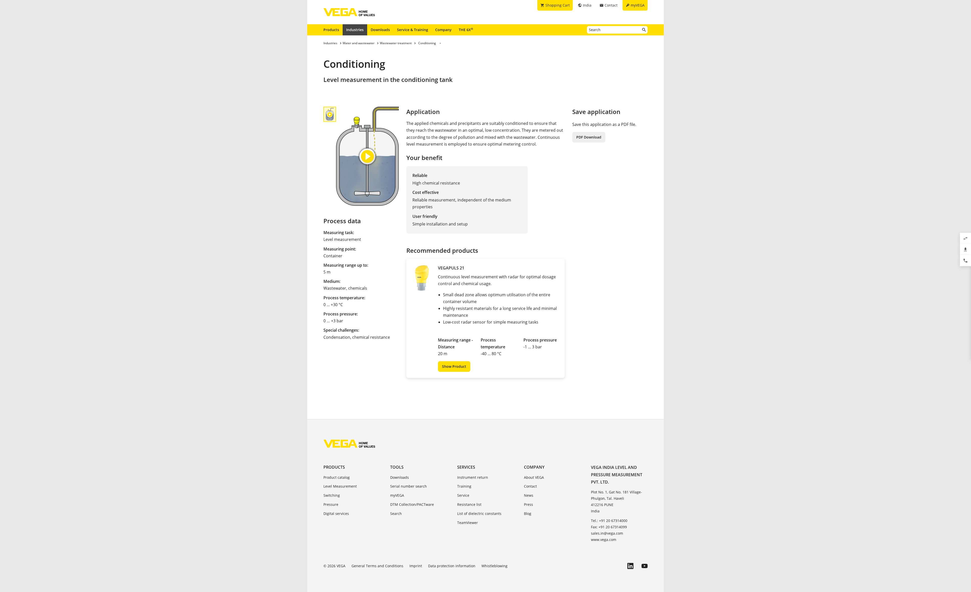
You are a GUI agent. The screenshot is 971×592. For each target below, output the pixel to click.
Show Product (454, 366)
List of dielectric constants (479, 513)
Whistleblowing (494, 565)
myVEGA (397, 495)
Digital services (336, 513)
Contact (530, 486)
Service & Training (412, 29)
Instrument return (472, 477)
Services (466, 467)
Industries (355, 29)
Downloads (380, 29)
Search (396, 513)
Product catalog (336, 477)
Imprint (415, 565)
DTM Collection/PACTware (412, 504)
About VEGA (534, 477)
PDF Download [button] (588, 137)
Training (464, 486)
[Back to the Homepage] (349, 444)
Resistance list (469, 504)
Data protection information (451, 565)
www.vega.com (603, 539)
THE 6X (466, 29)
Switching (331, 495)
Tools (397, 467)
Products (331, 29)
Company (443, 29)
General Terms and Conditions (377, 565)
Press (528, 504)
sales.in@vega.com (607, 533)
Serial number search (408, 486)
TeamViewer (467, 522)
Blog (527, 513)
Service (463, 495)
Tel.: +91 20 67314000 (609, 520)
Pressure (330, 504)
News (528, 495)
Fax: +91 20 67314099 (609, 527)
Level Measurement (340, 486)
